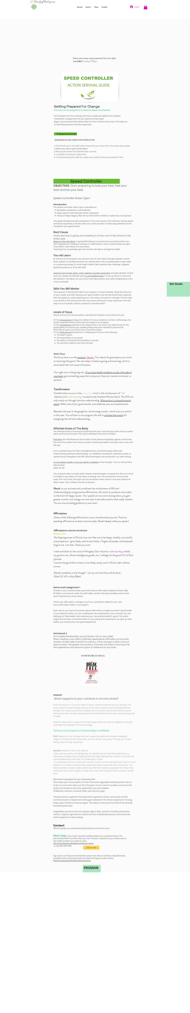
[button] (145, 7)
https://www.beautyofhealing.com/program (72, 860)
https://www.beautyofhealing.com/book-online (73, 843)
